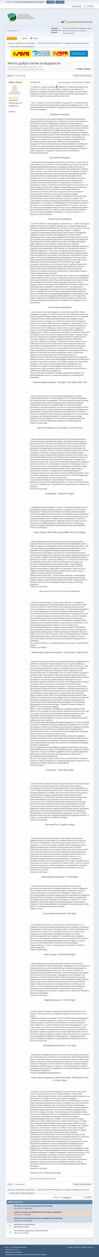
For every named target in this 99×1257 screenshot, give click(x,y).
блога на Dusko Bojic (53, 1173)
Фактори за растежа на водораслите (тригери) (33, 1206)
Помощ (69, 1247)
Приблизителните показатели (58, 257)
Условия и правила (80, 1247)
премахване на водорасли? (24, 1224)
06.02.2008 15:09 (35, 82)
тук (73, 33)
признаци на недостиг (62, 293)
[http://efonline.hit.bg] (10, 108)
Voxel (26, 1233)
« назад (79, 69)
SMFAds (7, 1249)
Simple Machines (21, 1247)
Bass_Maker (16, 82)
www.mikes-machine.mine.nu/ (50, 1073)
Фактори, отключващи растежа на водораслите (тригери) (38, 1218)
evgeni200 (28, 1208)
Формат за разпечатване (82, 76)
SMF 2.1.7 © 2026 (10, 1247)
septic (26, 1227)
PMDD (77, 230)
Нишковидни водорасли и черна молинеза (31, 1230)
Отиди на (56, 1197)
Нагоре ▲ (91, 1247)
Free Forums (15, 1249)
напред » (87, 69)
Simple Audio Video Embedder (13, 1252)
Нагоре (9, 1184)
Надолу (10, 76)
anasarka (85, 43)
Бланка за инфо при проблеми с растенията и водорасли (38, 1212)
